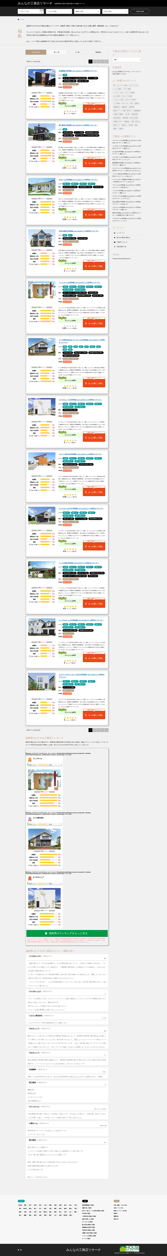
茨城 (55, 1205)
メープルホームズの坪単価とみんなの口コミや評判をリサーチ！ (81, 620)
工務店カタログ (117, 121)
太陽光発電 (134, 114)
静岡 (65, 1208)
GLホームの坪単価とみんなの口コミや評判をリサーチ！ (78, 179)
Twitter (18, 1249)
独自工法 (116, 1219)
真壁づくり (116, 125)
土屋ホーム (33, 1123)
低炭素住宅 (116, 107)
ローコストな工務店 (87, 1222)
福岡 (35, 1215)
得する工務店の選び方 (123, 237)
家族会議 (125, 118)
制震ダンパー (117, 110)
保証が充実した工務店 (88, 1219)
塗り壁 (127, 114)
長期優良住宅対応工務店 (88, 1227)
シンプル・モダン (118, 92)
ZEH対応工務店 (86, 1213)
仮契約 (137, 103)
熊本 (50, 1215)
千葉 (75, 1205)
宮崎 (60, 1215)
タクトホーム (34, 1106)
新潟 (30, 1208)
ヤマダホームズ (35, 991)
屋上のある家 (134, 118)
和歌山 (45, 1212)
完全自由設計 (117, 118)
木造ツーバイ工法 (118, 1208)
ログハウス (125, 103)
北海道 (20, 1205)
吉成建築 (32, 1069)
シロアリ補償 (127, 89)
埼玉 (70, 1205)
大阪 (30, 1212)
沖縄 (70, 1215)
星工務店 (32, 1082)
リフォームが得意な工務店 (89, 1235)
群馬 (60, 1205)
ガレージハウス (133, 85)
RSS (21, 1249)
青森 (25, 1205)
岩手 (30, 1205)
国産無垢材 (137, 110)
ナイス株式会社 (38, 818)
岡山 (60, 1212)
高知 (30, 1215)
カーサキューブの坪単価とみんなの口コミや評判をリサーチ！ (80, 400)
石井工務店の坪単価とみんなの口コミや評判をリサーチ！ (79, 231)
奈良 (40, 1212)
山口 (70, 1212)
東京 (20, 1208)
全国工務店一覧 (121, 246)
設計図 (131, 125)
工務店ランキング (122, 242)
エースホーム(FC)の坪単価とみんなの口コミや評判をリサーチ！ (81, 508)
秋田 (40, 1205)
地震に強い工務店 (86, 1208)
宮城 (35, 1205)
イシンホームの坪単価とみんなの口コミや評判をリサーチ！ (80, 282)
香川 (20, 1215)
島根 (55, 1212)
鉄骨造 (115, 1213)
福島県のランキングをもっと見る (68, 933)
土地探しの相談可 (118, 114)
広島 (65, 1212)
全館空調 (131, 107)
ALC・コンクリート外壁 (120, 85)
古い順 (77, 52)
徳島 (75, 1212)
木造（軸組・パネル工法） (121, 1205)
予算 (131, 103)
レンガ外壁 (116, 103)
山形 (45, 1205)
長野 (55, 1208)
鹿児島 (65, 1215)
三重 (75, 1208)
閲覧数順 (98, 52)
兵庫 (35, 1212)
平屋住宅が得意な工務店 (88, 1230)
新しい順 (56, 52)
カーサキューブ (38, 877)
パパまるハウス (35, 956)
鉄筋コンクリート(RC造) (120, 1210)
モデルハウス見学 (131, 99)
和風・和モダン (127, 110)
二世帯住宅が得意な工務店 (89, 1216)
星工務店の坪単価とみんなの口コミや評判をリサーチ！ (78, 125)
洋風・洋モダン (135, 121)
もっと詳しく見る (95, 107)
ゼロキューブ (34, 1028)
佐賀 (40, 1215)
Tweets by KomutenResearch (121, 258)
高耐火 (121, 128)
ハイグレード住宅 (118, 99)
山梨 (50, 1208)
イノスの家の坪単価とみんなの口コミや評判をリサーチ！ (79, 563)
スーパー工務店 (130, 92)
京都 (25, 1212)
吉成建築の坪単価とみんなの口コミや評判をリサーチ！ (78, 71)
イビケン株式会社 (35, 1015)
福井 (45, 1208)
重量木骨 (116, 1216)
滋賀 (20, 1212)
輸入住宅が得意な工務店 (88, 1224)
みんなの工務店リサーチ (83, 1250)
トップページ (121, 233)
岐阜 (60, 1208)
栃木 (65, 1205)
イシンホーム (37, 758)
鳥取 (50, 1212)
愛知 (70, 1208)
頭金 (136, 125)
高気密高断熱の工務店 (88, 1205)
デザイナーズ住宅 (127, 96)
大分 (55, 1215)
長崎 (45, 1215)
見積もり (124, 125)
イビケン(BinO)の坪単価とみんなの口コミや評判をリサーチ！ (80, 454)
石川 (40, 1208)
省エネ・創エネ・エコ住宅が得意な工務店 (93, 1210)
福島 (50, 1205)
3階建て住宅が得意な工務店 (89, 1233)
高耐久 (115, 128)
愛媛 (25, 1215)
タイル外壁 (116, 96)
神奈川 (25, 1208)
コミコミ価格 (117, 89)
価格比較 (124, 107)
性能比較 (126, 121)
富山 (35, 1208)
